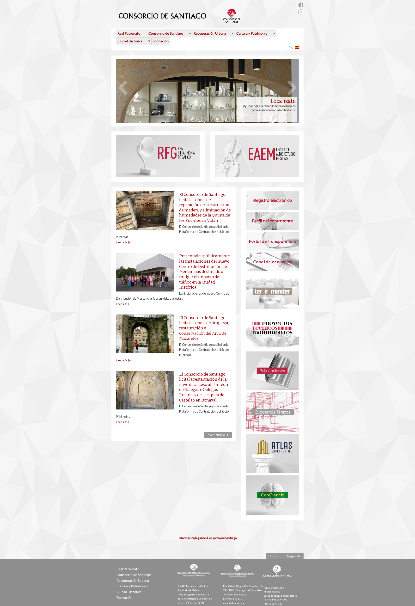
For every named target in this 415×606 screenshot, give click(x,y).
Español (297, 47)
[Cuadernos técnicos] (272, 431)
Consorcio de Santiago (165, 33)
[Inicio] (180, 21)
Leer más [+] (124, 242)
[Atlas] (272, 472)
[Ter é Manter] (272, 308)
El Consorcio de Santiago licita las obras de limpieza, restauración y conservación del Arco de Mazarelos (204, 328)
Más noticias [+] (218, 434)
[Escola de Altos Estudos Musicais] (257, 176)
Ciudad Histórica (129, 41)
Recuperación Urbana (210, 33)
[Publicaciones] (272, 389)
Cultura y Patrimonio (252, 33)
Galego (291, 47)
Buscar (274, 556)
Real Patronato (128, 33)
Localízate (283, 101)
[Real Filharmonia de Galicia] (158, 176)
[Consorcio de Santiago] (277, 580)
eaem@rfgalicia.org (233, 602)
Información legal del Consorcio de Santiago (207, 538)
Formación (161, 41)
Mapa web (293, 556)
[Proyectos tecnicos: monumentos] (272, 348)
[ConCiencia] (272, 514)
